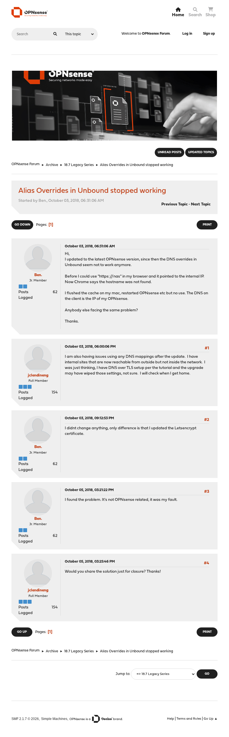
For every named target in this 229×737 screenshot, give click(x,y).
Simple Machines (54, 719)
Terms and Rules (188, 719)
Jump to (122, 674)
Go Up (22, 632)
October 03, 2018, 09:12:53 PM (89, 418)
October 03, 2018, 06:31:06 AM (90, 246)
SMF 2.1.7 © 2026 (25, 719)
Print (207, 224)
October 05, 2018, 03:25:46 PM (90, 561)
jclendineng (38, 375)
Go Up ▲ (211, 719)
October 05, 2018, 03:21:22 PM (89, 490)
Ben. (38, 275)
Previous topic (174, 204)
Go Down (22, 224)
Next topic (201, 204)
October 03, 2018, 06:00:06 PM (90, 347)
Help (170, 719)
